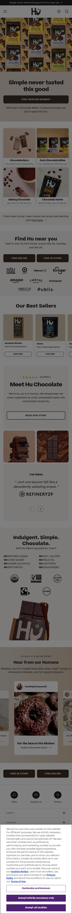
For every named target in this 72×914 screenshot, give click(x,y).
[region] (36, 869)
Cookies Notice (19, 871)
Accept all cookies (36, 907)
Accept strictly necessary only (36, 898)
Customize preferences (36, 888)
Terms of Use (18, 881)
